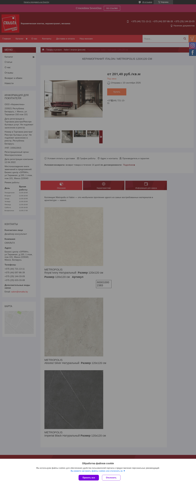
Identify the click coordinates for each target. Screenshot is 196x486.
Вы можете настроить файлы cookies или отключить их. (97, 471)
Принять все (89, 478)
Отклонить (111, 478)
